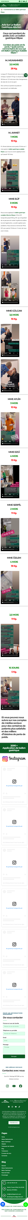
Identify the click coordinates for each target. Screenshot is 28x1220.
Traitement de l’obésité (8, 1146)
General (4, 1165)
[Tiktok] (26, 1)
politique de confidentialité (14, 1206)
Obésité (4, 1144)
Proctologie (5, 1175)
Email (4, 1037)
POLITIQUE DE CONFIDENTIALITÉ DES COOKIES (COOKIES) (14, 1210)
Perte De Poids (5, 1172)
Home (3, 1137)
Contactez (4, 1155)
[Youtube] (24, 1)
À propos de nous (6, 1153)
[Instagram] (22, 1)
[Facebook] (20, 1)
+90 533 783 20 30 (5, 1)
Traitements (5, 1151)
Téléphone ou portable (10, 1030)
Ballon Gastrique (6, 1141)
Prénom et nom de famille (11, 1023)
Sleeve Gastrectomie (7, 1139)
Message (5, 1044)
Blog (3, 1148)
